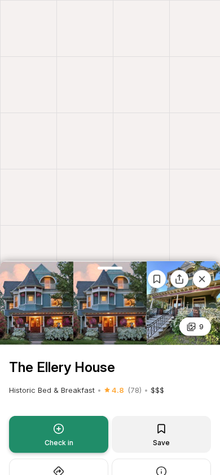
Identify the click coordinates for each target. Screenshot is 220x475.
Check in (59, 442)
